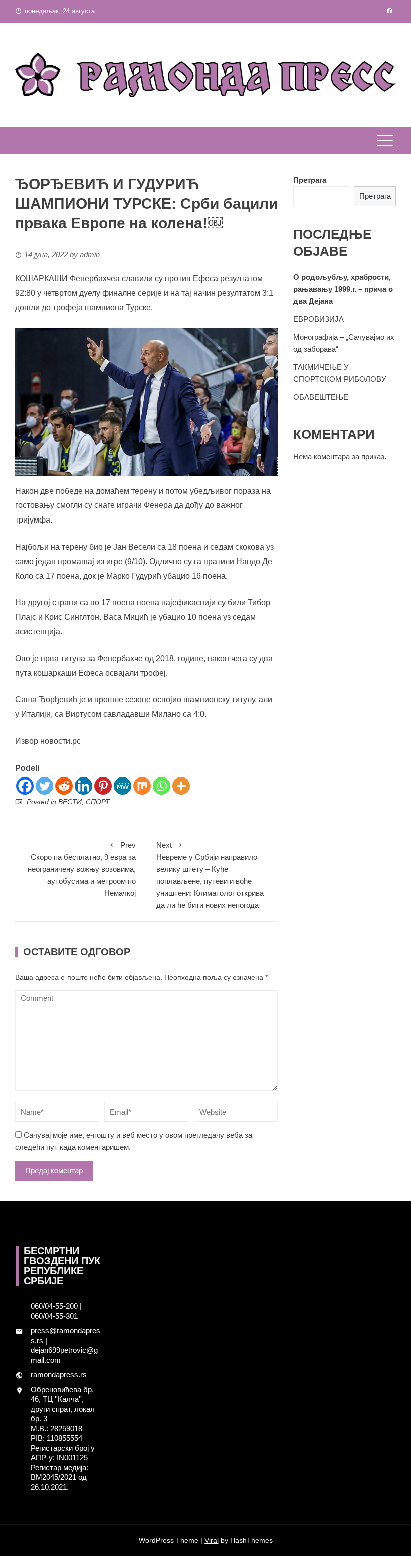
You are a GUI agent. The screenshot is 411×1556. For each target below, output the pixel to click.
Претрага (309, 180)
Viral (211, 1540)
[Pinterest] (103, 786)
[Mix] (142, 786)
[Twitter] (44, 786)
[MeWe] (122, 786)
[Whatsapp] (161, 786)
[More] (181, 786)
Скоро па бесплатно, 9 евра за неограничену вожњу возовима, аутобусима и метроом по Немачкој (82, 869)
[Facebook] (25, 786)
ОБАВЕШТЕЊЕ (320, 397)
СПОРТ (98, 802)
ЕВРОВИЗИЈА (318, 319)
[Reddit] (64, 786)
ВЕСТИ (70, 802)
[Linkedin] (83, 786)
